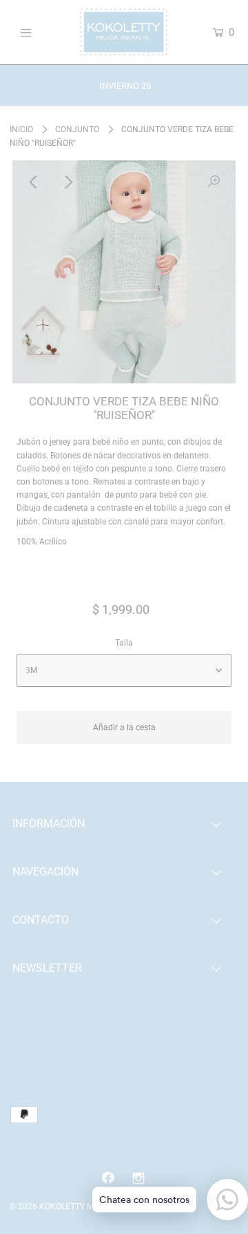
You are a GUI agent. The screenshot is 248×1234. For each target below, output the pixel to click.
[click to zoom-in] (213, 182)
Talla (124, 643)
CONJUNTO (77, 129)
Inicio (21, 129)
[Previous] (34, 182)
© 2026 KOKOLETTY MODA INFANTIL (78, 1206)
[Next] (68, 182)
